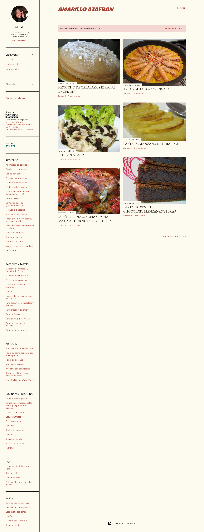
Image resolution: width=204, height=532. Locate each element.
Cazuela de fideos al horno (18, 507)
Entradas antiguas (174, 236)
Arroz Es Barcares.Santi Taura (20, 380)
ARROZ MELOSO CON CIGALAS (147, 89)
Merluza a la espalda (15, 210)
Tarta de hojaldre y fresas (18, 319)
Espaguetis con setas (16, 512)
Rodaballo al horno (14, 241)
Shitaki (19, 27)
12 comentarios (140, 148)
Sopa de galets (13, 525)
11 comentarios (74, 96)
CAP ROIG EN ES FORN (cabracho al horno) (17, 192)
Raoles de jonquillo (15, 232)
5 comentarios (74, 159)
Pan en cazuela (13, 477)
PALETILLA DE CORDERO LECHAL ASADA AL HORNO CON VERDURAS (85, 218)
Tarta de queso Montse (17, 330)
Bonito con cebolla (15, 174)
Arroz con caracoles (15, 364)
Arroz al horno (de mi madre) (19, 348)
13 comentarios (74, 225)
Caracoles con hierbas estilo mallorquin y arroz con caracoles (19, 405)
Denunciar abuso (15, 98)
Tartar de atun (12, 250)
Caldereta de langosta (16, 187)
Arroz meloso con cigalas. (18, 369)
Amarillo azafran (85, 9)
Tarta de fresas (13, 314)
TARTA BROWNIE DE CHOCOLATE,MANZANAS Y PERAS (149, 209)
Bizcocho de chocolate (17, 275)
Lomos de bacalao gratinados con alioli (15, 204)
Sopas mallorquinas (15, 443)
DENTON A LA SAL (72, 155)
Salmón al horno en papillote (19, 246)
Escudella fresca (13, 417)
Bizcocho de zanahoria (16, 280)
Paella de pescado (14, 360)
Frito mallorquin (13, 421)
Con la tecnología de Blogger (124, 523)
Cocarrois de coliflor (15, 412)
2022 (9, 59)
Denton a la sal (13, 198)
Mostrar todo (174, 28)
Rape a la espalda (14, 237)
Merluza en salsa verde (17, 214)
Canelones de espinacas (17, 503)
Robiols (9, 291)
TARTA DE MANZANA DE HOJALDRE (151, 144)
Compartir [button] (62, 96)
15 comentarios (140, 93)
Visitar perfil (20, 40)
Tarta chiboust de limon (17, 310)
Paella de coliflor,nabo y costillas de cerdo (17, 374)
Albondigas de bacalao (16, 165)
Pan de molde (12, 473)
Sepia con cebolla (14, 439)
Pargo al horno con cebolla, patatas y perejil (19, 220)
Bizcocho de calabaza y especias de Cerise (17, 270)
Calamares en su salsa (16, 178)
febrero (12, 64)
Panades (10, 425)
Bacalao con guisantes (16, 169)
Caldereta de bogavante (17, 182)
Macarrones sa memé (16, 520)
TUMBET (10, 448)
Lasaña (9, 516)
